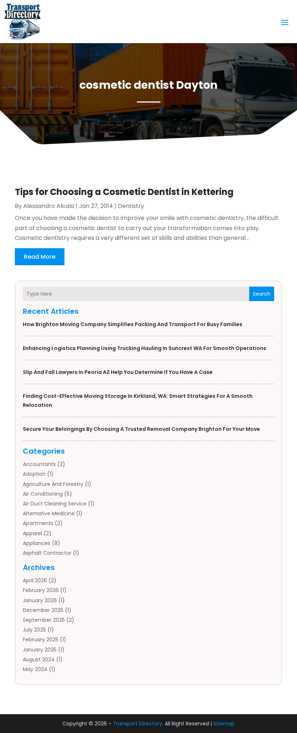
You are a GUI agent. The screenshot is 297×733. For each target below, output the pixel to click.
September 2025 (44, 620)
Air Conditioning (43, 493)
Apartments (38, 523)
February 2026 (41, 590)
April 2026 (35, 580)
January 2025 (40, 649)
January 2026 (40, 600)
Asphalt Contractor (47, 553)
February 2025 (40, 639)
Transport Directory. (138, 723)
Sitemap (224, 723)
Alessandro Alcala (48, 206)
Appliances (36, 543)
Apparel (32, 533)
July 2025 (34, 629)
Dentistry (131, 206)
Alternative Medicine (49, 513)
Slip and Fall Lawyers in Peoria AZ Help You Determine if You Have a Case (118, 372)
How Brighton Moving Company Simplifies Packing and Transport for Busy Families (132, 324)
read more (39, 257)
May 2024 (35, 669)
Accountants (39, 464)
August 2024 (39, 659)
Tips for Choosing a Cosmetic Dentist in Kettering (124, 192)
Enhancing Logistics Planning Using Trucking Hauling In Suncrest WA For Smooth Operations (144, 348)
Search (262, 293)
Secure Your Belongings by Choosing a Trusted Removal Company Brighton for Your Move (141, 429)
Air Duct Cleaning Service (55, 503)
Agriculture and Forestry (53, 484)
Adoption (34, 474)
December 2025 (43, 610)
